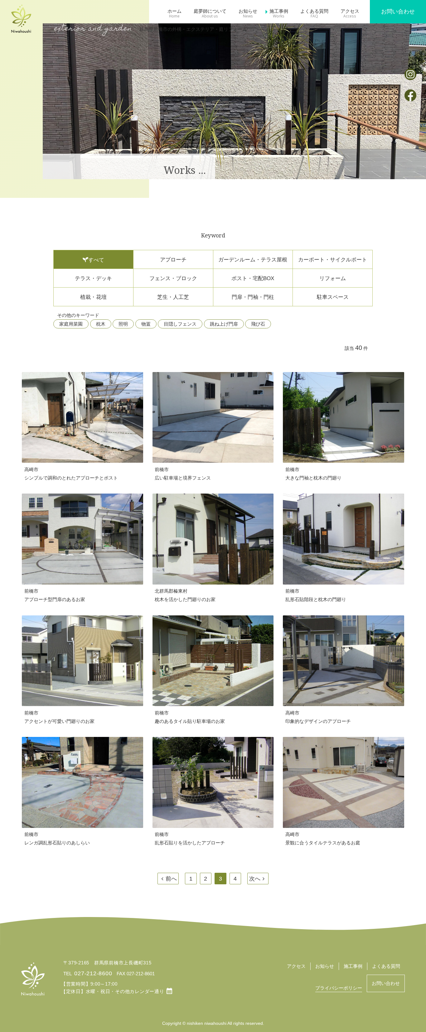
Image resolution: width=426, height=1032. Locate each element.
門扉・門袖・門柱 (253, 297)
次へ (254, 879)
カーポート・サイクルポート (332, 259)
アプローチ (173, 259)
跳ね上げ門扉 (224, 324)
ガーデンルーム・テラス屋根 (252, 259)
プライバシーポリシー (338, 988)
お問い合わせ (398, 11)
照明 (123, 324)
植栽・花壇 (93, 297)
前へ (171, 879)
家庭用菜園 (71, 324)
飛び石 (258, 324)
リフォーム (332, 278)
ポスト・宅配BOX (252, 278)
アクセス (350, 11)
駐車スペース (333, 297)
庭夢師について (210, 11)
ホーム (174, 11)
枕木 (100, 324)
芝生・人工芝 (173, 297)
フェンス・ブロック (173, 278)
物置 (146, 324)
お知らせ (248, 11)
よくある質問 (314, 11)
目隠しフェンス (180, 324)
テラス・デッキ (93, 278)
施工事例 (278, 11)
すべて (96, 260)
